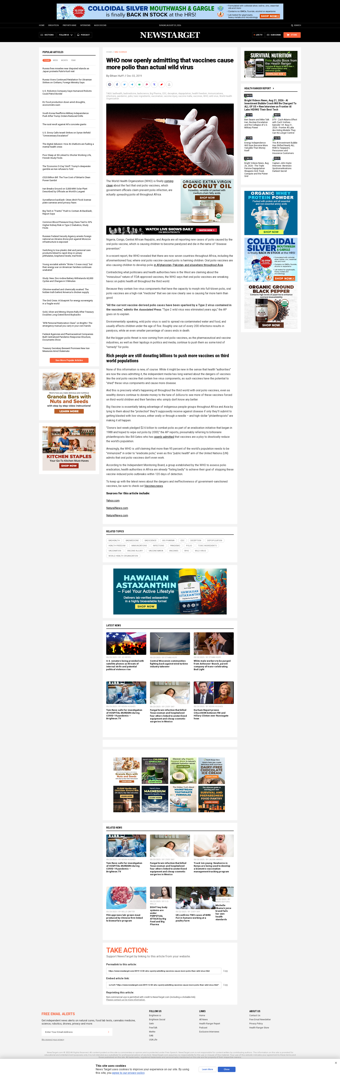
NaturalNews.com (117, 508)
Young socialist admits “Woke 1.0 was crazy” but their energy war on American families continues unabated (67, 267)
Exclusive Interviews (209, 1032)
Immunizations (215, 93)
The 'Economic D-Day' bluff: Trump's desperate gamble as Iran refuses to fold (66, 167)
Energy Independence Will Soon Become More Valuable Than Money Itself (256, 147)
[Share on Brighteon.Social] (110, 84)
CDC (164, 93)
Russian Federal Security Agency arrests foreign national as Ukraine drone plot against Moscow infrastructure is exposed (66, 239)
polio (130, 96)
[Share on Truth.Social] (154, 84)
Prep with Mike (69, 25)
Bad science (121, 52)
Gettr (151, 1023)
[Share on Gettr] (162, 84)
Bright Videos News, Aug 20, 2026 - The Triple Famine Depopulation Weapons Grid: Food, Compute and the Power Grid (256, 169)
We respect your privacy (53, 1039)
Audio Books (100, 25)
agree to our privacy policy (128, 1073)
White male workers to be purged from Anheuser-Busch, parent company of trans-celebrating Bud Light (212, 665)
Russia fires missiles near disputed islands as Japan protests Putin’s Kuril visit (65, 70)
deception (172, 93)
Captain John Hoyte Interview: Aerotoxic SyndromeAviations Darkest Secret (282, 167)
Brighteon (53, 25)
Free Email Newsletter (260, 1019)
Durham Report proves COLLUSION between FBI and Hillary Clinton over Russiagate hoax (211, 714)
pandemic (122, 96)
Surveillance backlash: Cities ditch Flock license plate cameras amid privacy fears (66, 201)
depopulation (184, 93)
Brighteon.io (155, 1015)
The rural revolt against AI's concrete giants (64, 124)
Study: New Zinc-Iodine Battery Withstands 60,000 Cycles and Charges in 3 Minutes (67, 279)
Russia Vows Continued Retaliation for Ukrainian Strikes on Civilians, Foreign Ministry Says (67, 81)
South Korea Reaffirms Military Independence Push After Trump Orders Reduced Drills (65, 114)
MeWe (152, 1032)
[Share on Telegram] (132, 84)
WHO (205, 96)
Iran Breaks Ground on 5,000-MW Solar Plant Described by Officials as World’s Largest (64, 190)
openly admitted (164, 436)
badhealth (117, 93)
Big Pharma (155, 93)
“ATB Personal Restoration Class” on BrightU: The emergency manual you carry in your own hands (67, 324)
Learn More (207, 1069)
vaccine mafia (185, 96)
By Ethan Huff (115, 75)
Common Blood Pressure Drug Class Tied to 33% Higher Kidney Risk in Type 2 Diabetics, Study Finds (67, 225)
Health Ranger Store (259, 1027)
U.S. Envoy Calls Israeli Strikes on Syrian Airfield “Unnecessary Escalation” (66, 134)
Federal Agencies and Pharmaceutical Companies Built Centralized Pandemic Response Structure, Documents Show (67, 337)
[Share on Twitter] (125, 84)
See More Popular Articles (69, 360)
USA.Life (153, 1039)
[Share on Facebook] (117, 84)
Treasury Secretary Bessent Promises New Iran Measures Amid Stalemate (66, 349)
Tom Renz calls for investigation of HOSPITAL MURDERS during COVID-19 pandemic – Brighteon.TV (124, 714)
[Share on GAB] (139, 84)
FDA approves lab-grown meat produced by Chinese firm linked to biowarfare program (124, 918)
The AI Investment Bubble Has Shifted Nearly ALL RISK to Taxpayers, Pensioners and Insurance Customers (284, 148)
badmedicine (129, 93)
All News (203, 1019)
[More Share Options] (169, 84)
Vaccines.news (153, 486)
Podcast (203, 1027)
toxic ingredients (142, 96)
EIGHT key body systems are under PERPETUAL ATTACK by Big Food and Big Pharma (158, 916)
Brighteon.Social (157, 1019)
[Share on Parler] (147, 84)
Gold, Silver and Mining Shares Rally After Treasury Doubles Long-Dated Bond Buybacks (68, 313)
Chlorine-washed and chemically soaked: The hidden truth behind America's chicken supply (65, 291)
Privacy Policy (256, 1023)
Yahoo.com (113, 500)
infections (111, 96)
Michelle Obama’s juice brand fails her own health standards (223, 912)
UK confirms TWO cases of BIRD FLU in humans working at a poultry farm (193, 918)
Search (297, 25)
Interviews (85, 25)
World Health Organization (123, 556)
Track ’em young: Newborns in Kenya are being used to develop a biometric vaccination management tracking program (212, 867)
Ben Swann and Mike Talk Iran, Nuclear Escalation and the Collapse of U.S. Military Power (256, 124)
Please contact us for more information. (125, 1000)
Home (41, 25)
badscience (143, 93)
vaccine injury (170, 96)
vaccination (157, 96)
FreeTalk (153, 1027)
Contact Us (254, 1015)
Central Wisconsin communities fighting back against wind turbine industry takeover (169, 664)
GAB (151, 1035)
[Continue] (108, 1032)
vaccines (197, 96)
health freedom (199, 93)
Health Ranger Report (257, 88)
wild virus (213, 96)
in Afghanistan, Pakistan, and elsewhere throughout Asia (188, 265)
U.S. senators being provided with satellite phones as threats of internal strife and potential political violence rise (125, 665)
